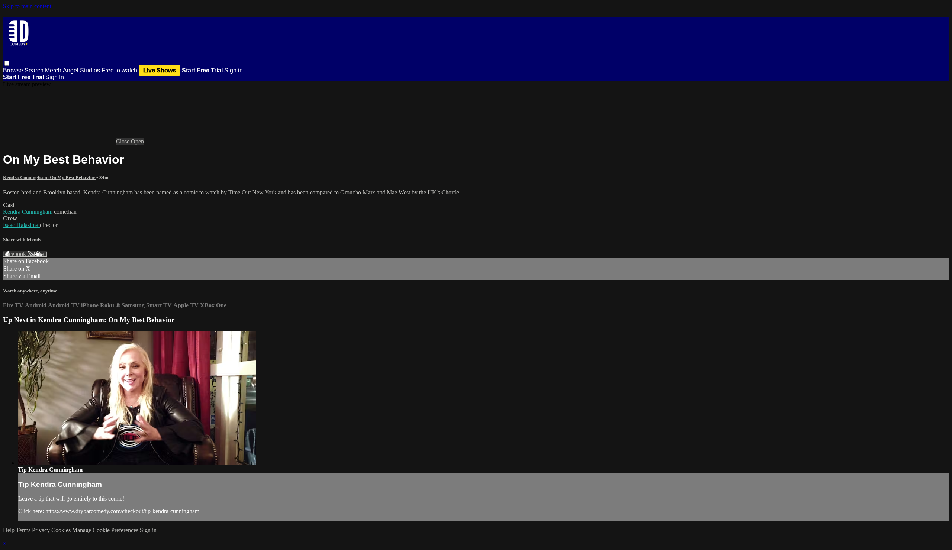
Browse (14, 70)
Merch (53, 70)
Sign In (54, 77)
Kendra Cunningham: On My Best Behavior (49, 177)
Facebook (15, 254)
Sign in (233, 70)
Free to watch (119, 70)
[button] (6, 63)
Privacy (41, 530)
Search (35, 70)
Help (9, 530)
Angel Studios (81, 70)
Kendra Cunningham (28, 211)
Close (123, 141)
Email (40, 254)
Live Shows (159, 70)
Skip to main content (27, 6)
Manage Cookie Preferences (106, 530)
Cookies (61, 530)
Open (137, 141)
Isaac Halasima (21, 225)
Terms (24, 530)
